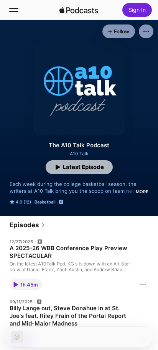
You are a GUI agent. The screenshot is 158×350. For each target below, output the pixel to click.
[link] (27, 225)
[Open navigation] (13, 10)
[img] (79, 10)
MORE (142, 191)
